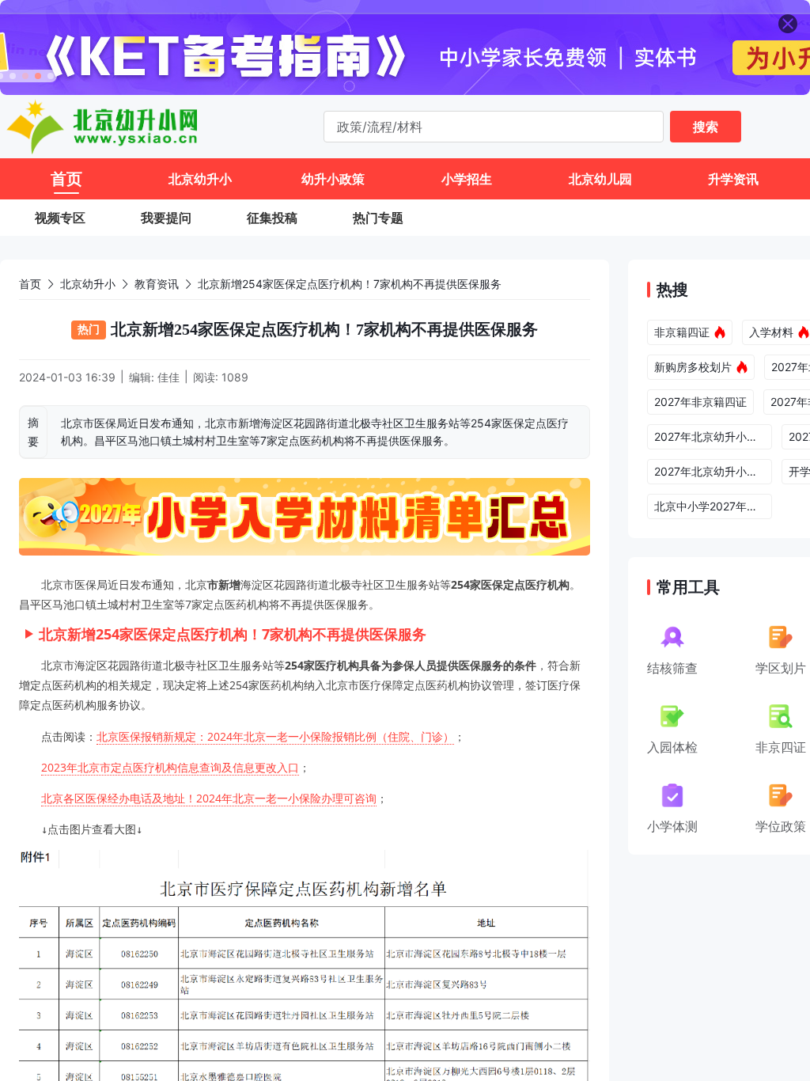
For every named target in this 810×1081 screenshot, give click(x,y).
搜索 (705, 127)
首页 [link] (30, 283)
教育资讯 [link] (156, 283)
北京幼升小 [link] (87, 283)
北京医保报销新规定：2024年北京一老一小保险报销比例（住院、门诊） (275, 736)
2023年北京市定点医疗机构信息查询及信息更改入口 (170, 767)
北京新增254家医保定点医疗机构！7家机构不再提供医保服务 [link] (350, 283)
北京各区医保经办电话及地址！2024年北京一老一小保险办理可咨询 (209, 798)
